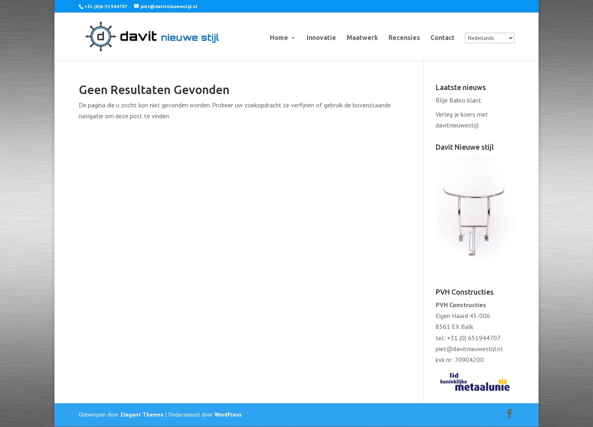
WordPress (228, 414)
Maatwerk (362, 38)
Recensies (404, 38)
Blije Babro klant (458, 100)
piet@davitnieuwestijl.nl (469, 349)
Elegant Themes (142, 414)
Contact (442, 38)
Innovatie (321, 38)
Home (279, 38)
